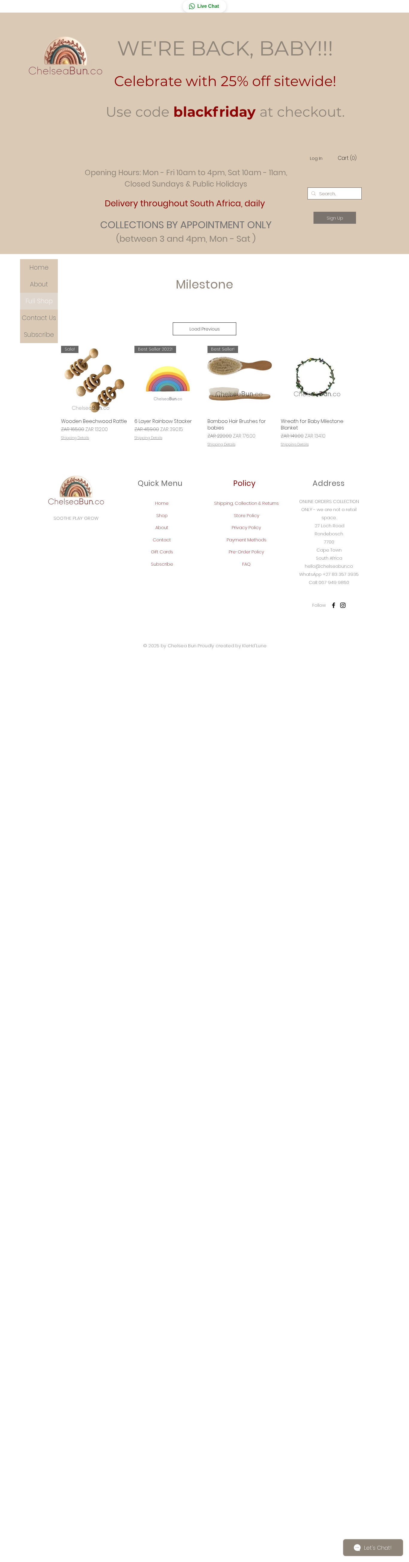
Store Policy (246, 515)
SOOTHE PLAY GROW (76, 518)
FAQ (246, 564)
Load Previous (205, 329)
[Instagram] (342, 605)
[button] (204, 6)
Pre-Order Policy (246, 552)
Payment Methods (246, 540)
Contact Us (39, 317)
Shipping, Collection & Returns (246, 503)
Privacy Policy (246, 527)
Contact (162, 540)
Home (39, 267)
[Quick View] (314, 379)
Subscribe (39, 334)
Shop (162, 515)
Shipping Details (75, 437)
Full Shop (39, 301)
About (39, 284)
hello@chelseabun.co (329, 566)
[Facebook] (333, 605)
